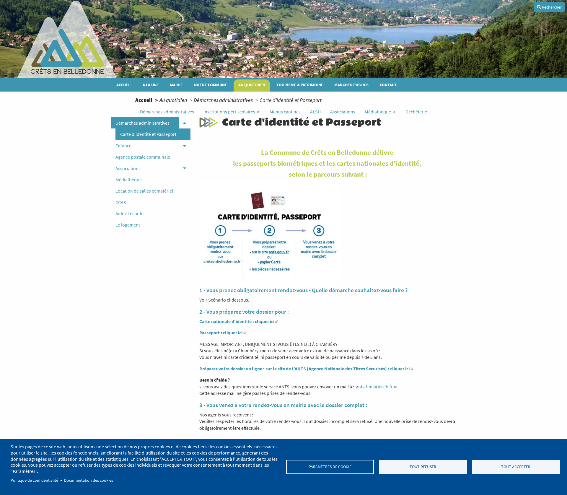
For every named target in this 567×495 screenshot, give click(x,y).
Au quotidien (173, 100)
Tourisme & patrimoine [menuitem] (299, 84)
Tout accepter (515, 466)
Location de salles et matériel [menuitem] (144, 191)
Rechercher (551, 7)
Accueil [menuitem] (123, 84)
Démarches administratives (223, 100)
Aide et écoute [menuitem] (129, 213)
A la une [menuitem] (151, 84)
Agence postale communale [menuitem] (142, 157)
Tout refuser (423, 466)
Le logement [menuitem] (127, 225)
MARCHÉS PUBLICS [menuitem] (351, 84)
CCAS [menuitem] (120, 202)
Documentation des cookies (88, 480)
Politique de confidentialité (34, 480)
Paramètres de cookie (330, 466)
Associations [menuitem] (128, 168)
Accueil (143, 100)
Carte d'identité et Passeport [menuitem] (148, 134)
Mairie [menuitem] (176, 84)
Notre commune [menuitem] (210, 84)
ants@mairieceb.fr (374, 387)
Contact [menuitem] (388, 84)
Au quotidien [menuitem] (251, 84)
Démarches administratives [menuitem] (142, 123)
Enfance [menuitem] (123, 146)
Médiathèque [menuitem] (128, 180)
